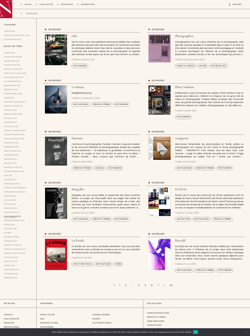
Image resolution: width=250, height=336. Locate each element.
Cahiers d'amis (10, 93)
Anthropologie (11, 57)
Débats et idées (10, 114)
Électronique (10, 39)
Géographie (9, 155)
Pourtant (77, 138)
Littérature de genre (13, 188)
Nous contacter (11, 319)
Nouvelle (99, 168)
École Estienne (46, 327)
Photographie (80, 66)
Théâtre (7, 265)
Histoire (203, 66)
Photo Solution (184, 87)
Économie (8, 122)
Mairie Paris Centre (155, 321)
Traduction (9, 269)
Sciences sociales (12, 253)
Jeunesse (8, 179)
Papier (7, 31)
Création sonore (12, 106)
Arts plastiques (80, 104)
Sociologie (9, 257)
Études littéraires (12, 134)
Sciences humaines (12, 249)
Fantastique (9, 143)
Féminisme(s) (9, 147)
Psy (5, 233)
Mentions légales (11, 327)
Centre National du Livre (158, 313)
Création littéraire (101, 104)
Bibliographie (10, 85)
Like (74, 36)
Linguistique (9, 183)
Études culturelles (186, 66)
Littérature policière (13, 192)
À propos (8, 314)
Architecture (183, 219)
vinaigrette (182, 138)
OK (195, 332)
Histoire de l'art (218, 66)
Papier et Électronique (14, 35)
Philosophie (9, 212)
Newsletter (9, 323)
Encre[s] (180, 240)
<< (114, 285)
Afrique (7, 53)
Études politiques (12, 138)
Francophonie (10, 151)
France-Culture (47, 314)
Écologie (8, 118)
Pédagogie (8, 208)
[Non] (246, 332)
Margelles (78, 189)
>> (164, 285)
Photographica (184, 36)
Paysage (7, 204)
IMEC (42, 319)
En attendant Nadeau (102, 323)
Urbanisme (8, 278)
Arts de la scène (11, 69)
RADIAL (181, 189)
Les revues (54, 29)
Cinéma (118, 264)
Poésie (7, 224)
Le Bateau (78, 87)
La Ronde (78, 240)
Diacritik (96, 319)
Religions (8, 241)
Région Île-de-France (156, 317)
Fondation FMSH (154, 325)
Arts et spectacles (82, 264)
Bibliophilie (8, 89)
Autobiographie (11, 81)
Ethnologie (9, 126)
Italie (6, 175)
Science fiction (11, 245)
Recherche (9, 237)
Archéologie (9, 61)
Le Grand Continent (101, 314)
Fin (171, 285)
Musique (7, 196)
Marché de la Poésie (49, 323)
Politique (8, 228)
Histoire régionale (12, 171)
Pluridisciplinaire (11, 220)
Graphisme (8, 159)
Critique (7, 110)
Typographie (9, 273)
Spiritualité (9, 261)
